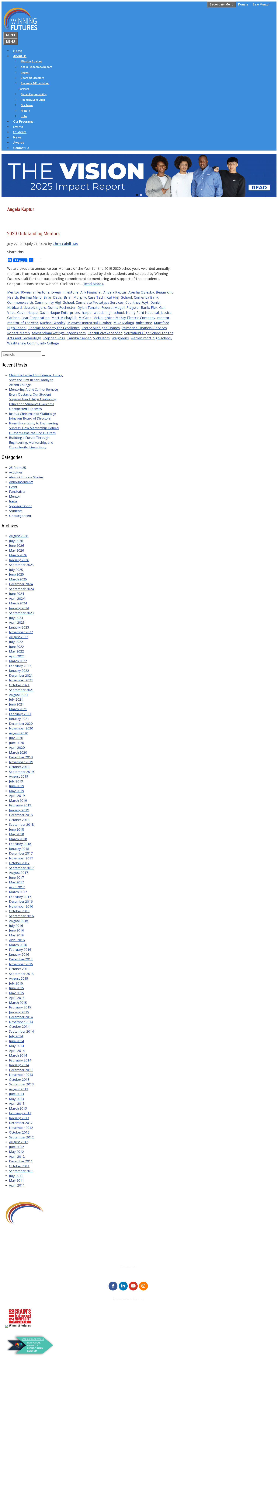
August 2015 (18, 978)
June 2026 (16, 545)
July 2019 (16, 781)
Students (19, 132)
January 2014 (19, 1065)
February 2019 (20, 805)
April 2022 (17, 656)
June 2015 (16, 988)
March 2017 (18, 892)
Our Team (27, 105)
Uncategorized (20, 515)
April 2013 (17, 1103)
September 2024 (21, 589)
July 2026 (16, 541)
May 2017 (16, 882)
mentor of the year (22, 322)
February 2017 (20, 897)
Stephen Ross (54, 338)
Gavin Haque (27, 312)
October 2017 (19, 863)
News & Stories (24, 1451)
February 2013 (20, 1113)
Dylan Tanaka (88, 307)
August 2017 (18, 872)
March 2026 (18, 555)
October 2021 (19, 685)
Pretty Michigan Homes (101, 328)
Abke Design (39, 1485)
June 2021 (16, 704)
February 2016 (20, 949)
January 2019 (19, 810)
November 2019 (21, 762)
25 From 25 (17, 467)
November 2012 (21, 1127)
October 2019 (19, 767)
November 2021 (21, 680)
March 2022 (18, 661)
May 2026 (16, 550)
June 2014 (16, 1041)
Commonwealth (20, 302)
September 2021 (21, 690)
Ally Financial (90, 292)
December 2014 (21, 1017)
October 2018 (19, 820)
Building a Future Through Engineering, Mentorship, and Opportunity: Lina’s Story (31, 442)
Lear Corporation (35, 317)
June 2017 (16, 877)
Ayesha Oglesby (141, 292)
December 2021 (21, 675)
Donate (243, 4)
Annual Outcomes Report (36, 66)
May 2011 (16, 1180)
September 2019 (21, 771)
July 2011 (16, 1176)
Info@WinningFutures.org (35, 1252)
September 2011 (21, 1171)
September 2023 (21, 613)
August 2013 (18, 1089)
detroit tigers (35, 307)
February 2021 (20, 714)
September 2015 (21, 973)
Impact (25, 72)
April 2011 (17, 1185)
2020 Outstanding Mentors (33, 233)
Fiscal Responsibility (34, 94)
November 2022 (21, 632)
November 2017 (21, 858)
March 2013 (18, 1108)
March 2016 (18, 945)
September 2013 (21, 1084)
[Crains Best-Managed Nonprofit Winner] (19, 1326)
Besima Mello (31, 297)
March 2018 (18, 839)
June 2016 (16, 930)
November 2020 (21, 728)
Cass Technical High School (110, 297)
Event (13, 487)
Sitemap (12, 1480)
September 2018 (21, 824)
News (17, 137)
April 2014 (17, 1050)
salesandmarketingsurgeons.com (59, 333)
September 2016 (21, 916)
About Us (19, 56)
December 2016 (21, 901)
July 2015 (16, 983)
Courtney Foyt (136, 302)
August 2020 (18, 733)
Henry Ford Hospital (142, 312)
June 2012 (16, 1147)
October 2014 (19, 1026)
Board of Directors (32, 77)
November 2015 (21, 964)
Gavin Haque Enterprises (60, 312)
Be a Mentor (261, 4)
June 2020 (16, 743)
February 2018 (20, 844)
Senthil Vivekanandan (105, 333)
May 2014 (16, 1046)
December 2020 (21, 723)
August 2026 (18, 536)
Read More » (94, 283)
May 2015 (16, 993)
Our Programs (23, 121)
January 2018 (19, 848)
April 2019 (17, 795)
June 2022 (16, 646)
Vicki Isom (101, 338)
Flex (154, 307)
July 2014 (16, 1036)
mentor (163, 317)
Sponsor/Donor (20, 506)
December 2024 (21, 584)
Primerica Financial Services (144, 328)
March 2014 (18, 1055)
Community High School (54, 302)
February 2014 (20, 1060)
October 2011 (19, 1166)
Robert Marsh (18, 333)
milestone (144, 322)
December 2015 (21, 959)
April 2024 (17, 598)
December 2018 (21, 815)
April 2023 (17, 622)
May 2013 (16, 1099)
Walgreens (120, 338)
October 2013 (19, 1079)
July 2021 (16, 699)
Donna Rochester (62, 307)
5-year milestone (64, 292)
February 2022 (20, 666)
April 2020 (17, 747)
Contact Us (21, 148)
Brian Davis (52, 297)
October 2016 (19, 911)
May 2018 (16, 834)
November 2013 (21, 1074)
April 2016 (17, 940)
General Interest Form (29, 1396)
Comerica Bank (146, 297)
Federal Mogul (113, 307)
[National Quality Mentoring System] (30, 1354)
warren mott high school (151, 338)
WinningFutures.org (41, 1475)
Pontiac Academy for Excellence (54, 328)
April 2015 (17, 997)
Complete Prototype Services (99, 302)
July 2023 (16, 618)
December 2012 (21, 1123)
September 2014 (21, 1031)
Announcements (21, 482)
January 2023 (19, 627)
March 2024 (18, 603)
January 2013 (19, 1118)
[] (43, 355)
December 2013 (21, 1070)
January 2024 (19, 608)
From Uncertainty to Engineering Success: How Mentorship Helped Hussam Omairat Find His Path (34, 428)
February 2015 (20, 1007)
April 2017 (17, 887)
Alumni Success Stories (26, 477)
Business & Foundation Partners (34, 86)
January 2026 (19, 560)
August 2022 (18, 637)
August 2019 (18, 776)
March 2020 (18, 752)
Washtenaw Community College (33, 343)
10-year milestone (34, 292)
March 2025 (18, 579)
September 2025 (21, 565)
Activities (16, 472)
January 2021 (19, 718)
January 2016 (19, 954)
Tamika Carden (79, 338)
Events (18, 127)
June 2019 (16, 786)
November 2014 (21, 1022)
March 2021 (18, 709)
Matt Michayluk (64, 317)
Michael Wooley (52, 322)
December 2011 (21, 1161)
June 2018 (16, 829)
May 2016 (16, 935)
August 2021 (18, 694)
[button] (139, 175)
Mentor (13, 292)
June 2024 (16, 593)
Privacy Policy (23, 1466)
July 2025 (16, 569)
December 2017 (21, 853)
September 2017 (21, 868)
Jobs (24, 116)
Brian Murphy (75, 297)
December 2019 (21, 757)
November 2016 (21, 906)
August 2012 (18, 1142)
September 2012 (21, 1137)
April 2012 (17, 1156)
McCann (84, 317)
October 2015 (19, 969)
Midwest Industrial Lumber (89, 322)
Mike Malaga (123, 322)
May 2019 (16, 791)
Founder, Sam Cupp (33, 99)
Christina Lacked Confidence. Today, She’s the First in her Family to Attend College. (36, 380)
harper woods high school (103, 312)
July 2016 (16, 925)
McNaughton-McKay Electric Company (124, 317)
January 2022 (19, 670)
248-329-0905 (26, 1247)
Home (17, 51)
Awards (18, 142)
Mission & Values (31, 61)
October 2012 (19, 1132)
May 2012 (16, 1151)
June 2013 (16, 1094)
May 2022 (16, 651)
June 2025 (16, 574)
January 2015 (19, 1012)
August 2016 (18, 920)
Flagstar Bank (138, 307)
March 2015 (18, 1002)
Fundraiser (17, 491)
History (25, 110)
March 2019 (18, 800)
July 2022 (16, 641)
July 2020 (16, 738)
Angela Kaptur (115, 292)
